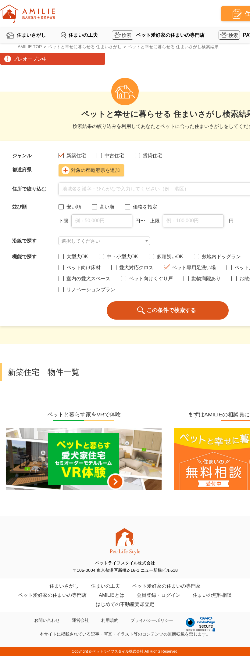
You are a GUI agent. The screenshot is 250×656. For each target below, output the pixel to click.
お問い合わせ (47, 620)
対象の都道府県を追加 (95, 170)
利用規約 (109, 620)
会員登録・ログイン (158, 595)
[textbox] (104, 241)
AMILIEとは (111, 595)
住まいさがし (31, 35)
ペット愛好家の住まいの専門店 (170, 35)
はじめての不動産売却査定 (125, 604)
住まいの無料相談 (212, 595)
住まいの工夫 (83, 35)
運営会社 (80, 620)
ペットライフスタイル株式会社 (118, 651)
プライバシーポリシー (151, 620)
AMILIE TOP (30, 46)
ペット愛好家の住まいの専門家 (166, 586)
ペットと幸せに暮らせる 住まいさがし (85, 46)
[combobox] (104, 241)
